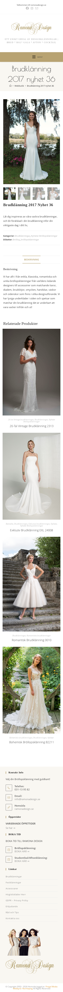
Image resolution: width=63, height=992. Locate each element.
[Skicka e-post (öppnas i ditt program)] (36, 8)
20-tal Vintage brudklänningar (21, 419)
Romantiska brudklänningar (39, 635)
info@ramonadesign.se (27, 799)
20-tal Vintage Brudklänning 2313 (31, 426)
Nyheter (54, 523)
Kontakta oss (12, 918)
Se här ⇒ (10, 827)
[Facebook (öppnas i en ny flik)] (27, 8)
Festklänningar (13, 882)
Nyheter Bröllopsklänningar (44, 235)
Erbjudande (12, 906)
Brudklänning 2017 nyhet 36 (40, 85)
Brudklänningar (22, 235)
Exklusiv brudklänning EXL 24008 (31, 530)
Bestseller (9, 523)
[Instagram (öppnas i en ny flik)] (32, 8)
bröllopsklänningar (30, 239)
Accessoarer (12, 888)
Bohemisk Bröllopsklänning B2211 (31, 742)
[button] (55, 103)
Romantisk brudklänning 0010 (31, 640)
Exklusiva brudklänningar (39, 523)
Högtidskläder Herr (16, 894)
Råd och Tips (12, 912)
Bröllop (16, 239)
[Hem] (10, 85)
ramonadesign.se (24, 808)
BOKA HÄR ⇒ (22, 861)
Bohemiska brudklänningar (20, 737)
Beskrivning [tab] (31, 259)
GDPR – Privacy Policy (17, 900)
